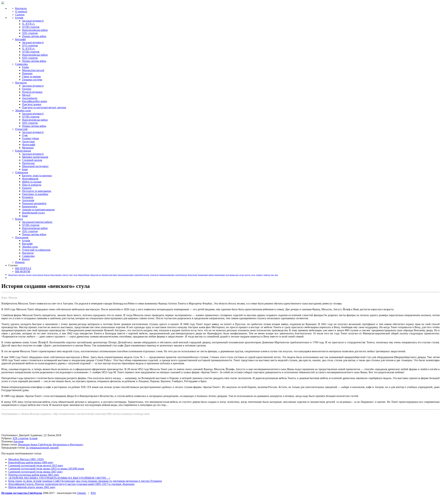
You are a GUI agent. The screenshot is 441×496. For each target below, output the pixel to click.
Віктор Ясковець (56, 275)
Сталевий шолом (32, 160)
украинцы (259, 275)
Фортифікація (30, 178)
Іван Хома (21, 275)
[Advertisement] (64, 426)
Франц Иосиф (192, 275)
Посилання (21, 237)
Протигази (28, 163)
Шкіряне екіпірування (35, 156)
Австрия (29, 275)
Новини (20, 262)
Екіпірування (23, 150)
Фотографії (28, 144)
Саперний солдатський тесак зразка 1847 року (35, 471)
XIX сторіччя (30, 33)
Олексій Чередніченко (141, 275)
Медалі (26, 95)
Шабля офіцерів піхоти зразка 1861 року (31, 487)
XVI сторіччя (30, 45)
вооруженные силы (232, 275)
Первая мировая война (166, 275)
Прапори (27, 73)
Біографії (20, 39)
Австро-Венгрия (37, 275)
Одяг (25, 135)
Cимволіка (21, 64)
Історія (19, 17)
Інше (25, 169)
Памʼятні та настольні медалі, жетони (44, 107)
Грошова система (32, 79)
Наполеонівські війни (35, 30)
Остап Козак (154, 275)
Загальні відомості (33, 20)
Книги (19, 218)
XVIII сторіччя (30, 26)
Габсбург (65, 275)
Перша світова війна (34, 36)
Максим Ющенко (84, 275)
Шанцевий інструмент (35, 166)
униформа (266, 275)
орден (253, 275)
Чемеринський (203, 275)
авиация (211, 275)
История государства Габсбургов (21, 493)
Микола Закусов (95, 275)
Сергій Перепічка (181, 275)
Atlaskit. (81, 493)
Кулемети (27, 197)
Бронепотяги (29, 206)
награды (247, 275)
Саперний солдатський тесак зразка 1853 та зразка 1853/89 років (46, 468)
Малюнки (28, 147)
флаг (272, 275)
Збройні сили (23, 110)
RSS (93, 493)
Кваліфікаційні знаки (34, 101)
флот (276, 275)
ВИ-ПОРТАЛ (23, 268)
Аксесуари (28, 141)
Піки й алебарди (31, 184)
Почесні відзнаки (32, 91)
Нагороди (21, 82)
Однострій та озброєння (36, 249)
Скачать (19, 14)
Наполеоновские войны (126, 275)
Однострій (21, 129)
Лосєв (75, 275)
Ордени (26, 88)
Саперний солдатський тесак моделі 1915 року (35, 465)
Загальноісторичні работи (37, 221)
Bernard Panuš (13, 275)
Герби (25, 67)
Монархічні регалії (33, 70)
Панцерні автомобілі (34, 203)
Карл (71, 275)
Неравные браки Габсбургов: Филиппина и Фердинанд (50, 444)
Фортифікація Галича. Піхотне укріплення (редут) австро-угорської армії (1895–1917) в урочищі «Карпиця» (71, 484)
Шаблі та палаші (31, 181)
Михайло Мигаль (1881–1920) (26, 459)
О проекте (21, 11)
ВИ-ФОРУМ (22, 271)
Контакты (21, 8)
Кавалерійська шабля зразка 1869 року (30, 462)
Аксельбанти (29, 98)
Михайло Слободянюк (109, 275)
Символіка (28, 256)
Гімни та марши (31, 76)
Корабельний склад (33, 212)
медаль (241, 275)
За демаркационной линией (42, 447)
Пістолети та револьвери (36, 191)
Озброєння (21, 172)
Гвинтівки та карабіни (35, 194)
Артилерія (28, 200)
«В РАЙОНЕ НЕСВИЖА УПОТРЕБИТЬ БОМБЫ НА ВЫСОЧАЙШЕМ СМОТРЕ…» (59, 477)
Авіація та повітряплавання (38, 209)
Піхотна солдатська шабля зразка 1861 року (33, 474)
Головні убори (30, 138)
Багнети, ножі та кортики (37, 175)
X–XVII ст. (28, 23)
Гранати (27, 187)
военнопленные (219, 275)
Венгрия (47, 275)
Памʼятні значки (31, 104)
